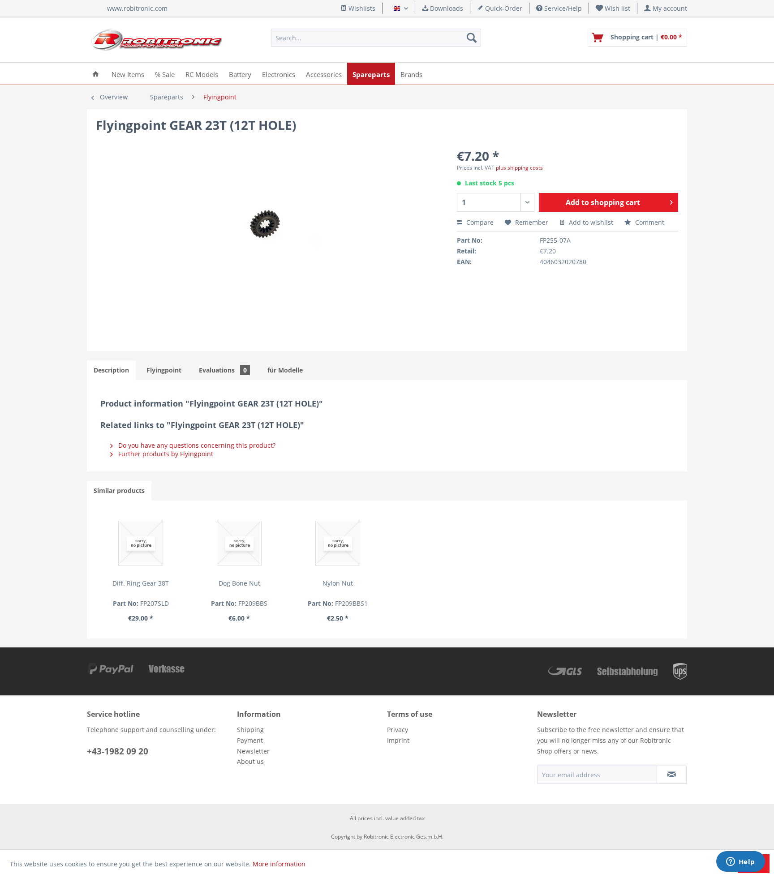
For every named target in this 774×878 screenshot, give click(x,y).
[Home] (95, 74)
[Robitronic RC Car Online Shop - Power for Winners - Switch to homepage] (156, 40)
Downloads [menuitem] (445, 8)
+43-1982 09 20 (117, 751)
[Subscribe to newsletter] (672, 775)
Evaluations (223, 370)
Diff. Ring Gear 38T (140, 583)
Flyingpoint (163, 370)
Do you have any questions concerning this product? (195, 445)
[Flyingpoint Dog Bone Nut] (239, 543)
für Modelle (285, 370)
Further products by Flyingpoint (164, 454)
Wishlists (361, 8)
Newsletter (253, 751)
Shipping (250, 729)
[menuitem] (613, 8)
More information (279, 864)
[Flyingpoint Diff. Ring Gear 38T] (140, 543)
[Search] (471, 38)
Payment (250, 740)
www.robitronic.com (137, 8)
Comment (648, 222)
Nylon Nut (337, 583)
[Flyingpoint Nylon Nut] (337, 543)
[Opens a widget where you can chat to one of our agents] (740, 862)
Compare (479, 222)
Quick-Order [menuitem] (502, 8)
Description (111, 370)
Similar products (119, 490)
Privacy (397, 729)
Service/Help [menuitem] (562, 8)
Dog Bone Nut (239, 583)
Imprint (398, 740)
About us (250, 761)
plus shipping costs (519, 167)
